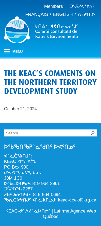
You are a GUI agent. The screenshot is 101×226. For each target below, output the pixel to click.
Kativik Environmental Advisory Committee (41, 30)
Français (36, 14)
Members (53, 6)
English (63, 14)
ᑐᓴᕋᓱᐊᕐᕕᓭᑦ (82, 6)
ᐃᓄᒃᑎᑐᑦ (86, 14)
